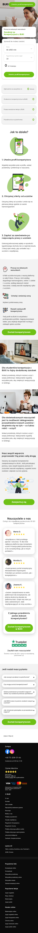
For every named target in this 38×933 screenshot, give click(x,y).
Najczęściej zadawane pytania (14, 807)
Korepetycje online (10, 868)
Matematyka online (10, 911)
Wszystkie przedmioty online (13, 877)
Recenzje (8, 810)
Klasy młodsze (9, 896)
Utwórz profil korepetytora (22, 4)
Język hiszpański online (12, 917)
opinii (11, 777)
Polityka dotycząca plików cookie (14, 829)
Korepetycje (8, 871)
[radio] (14, 534)
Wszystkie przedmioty (11, 874)
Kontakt (7, 801)
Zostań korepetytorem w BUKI (19, 628)
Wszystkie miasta (10, 880)
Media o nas (8, 813)
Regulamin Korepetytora (12, 823)
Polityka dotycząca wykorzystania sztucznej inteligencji (15, 833)
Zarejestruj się (19, 502)
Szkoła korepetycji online (12, 883)
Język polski (8, 902)
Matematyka (8, 899)
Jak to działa (8, 804)
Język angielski (9, 893)
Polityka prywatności (11, 816)
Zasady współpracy (10, 820)
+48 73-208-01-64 (13, 758)
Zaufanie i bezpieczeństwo (13, 838)
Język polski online (10, 927)
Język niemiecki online (11, 923)
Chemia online (9, 920)
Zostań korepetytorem (19, 332)
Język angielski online (11, 914)
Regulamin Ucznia (10, 826)
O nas (7, 798)
